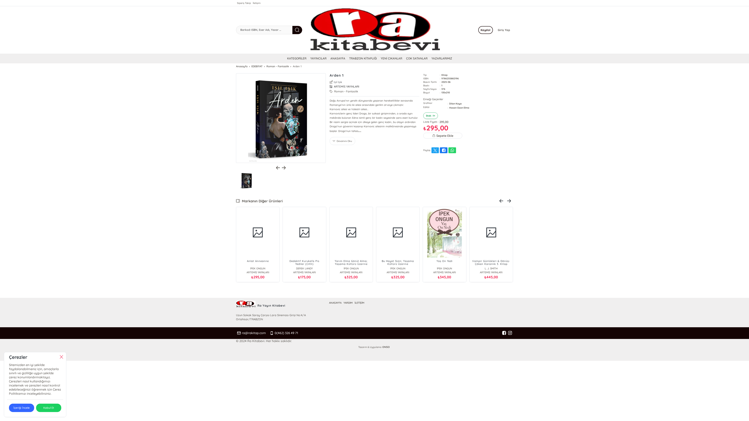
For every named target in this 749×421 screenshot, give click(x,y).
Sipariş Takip (244, 3)
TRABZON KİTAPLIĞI (363, 58)
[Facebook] (504, 333)
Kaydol (486, 30)
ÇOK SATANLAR (417, 58)
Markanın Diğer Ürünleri (261, 201)
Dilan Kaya (455, 103)
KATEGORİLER (296, 58)
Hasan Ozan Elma (459, 107)
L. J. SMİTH (491, 268)
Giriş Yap (504, 30)
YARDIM (348, 302)
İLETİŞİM (359, 302)
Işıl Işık (338, 82)
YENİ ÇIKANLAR (391, 58)
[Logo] (374, 30)
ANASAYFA (337, 58)
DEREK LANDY (304, 268)
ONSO (386, 346)
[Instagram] (510, 333)
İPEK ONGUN (257, 268)
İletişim (257, 3)
